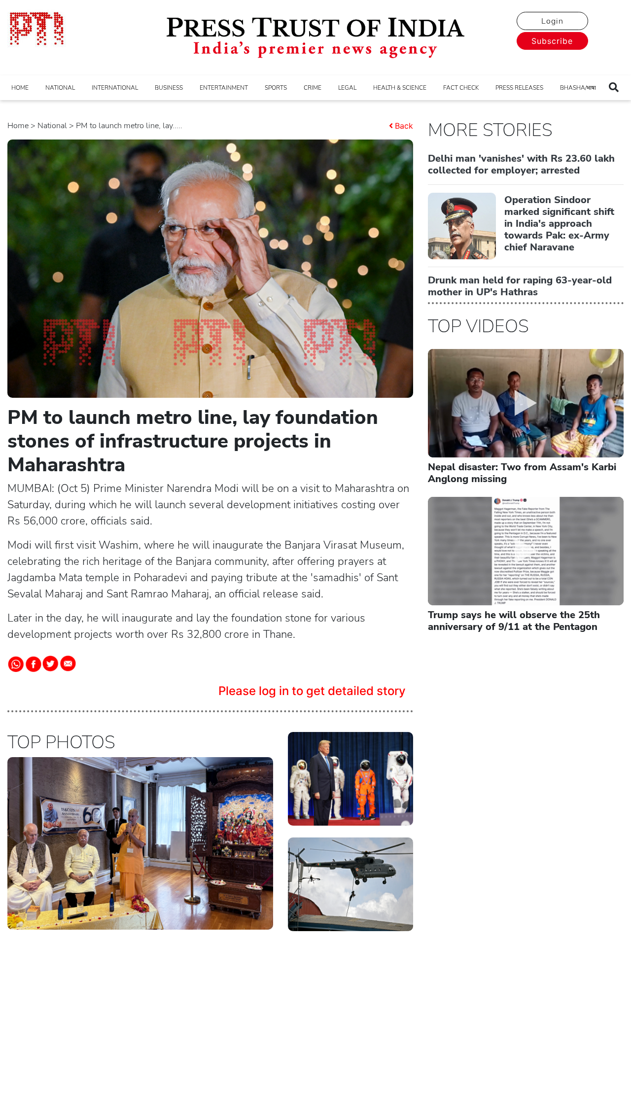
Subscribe (552, 41)
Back (404, 126)
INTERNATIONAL (115, 88)
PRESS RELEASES (519, 88)
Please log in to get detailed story (312, 691)
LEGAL (347, 88)
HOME (20, 88)
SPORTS (276, 88)
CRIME (312, 88)
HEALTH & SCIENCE (399, 88)
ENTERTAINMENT (224, 88)
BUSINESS (169, 88)
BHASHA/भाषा (578, 88)
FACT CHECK (461, 88)
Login (552, 21)
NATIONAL (60, 88)
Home (18, 125)
